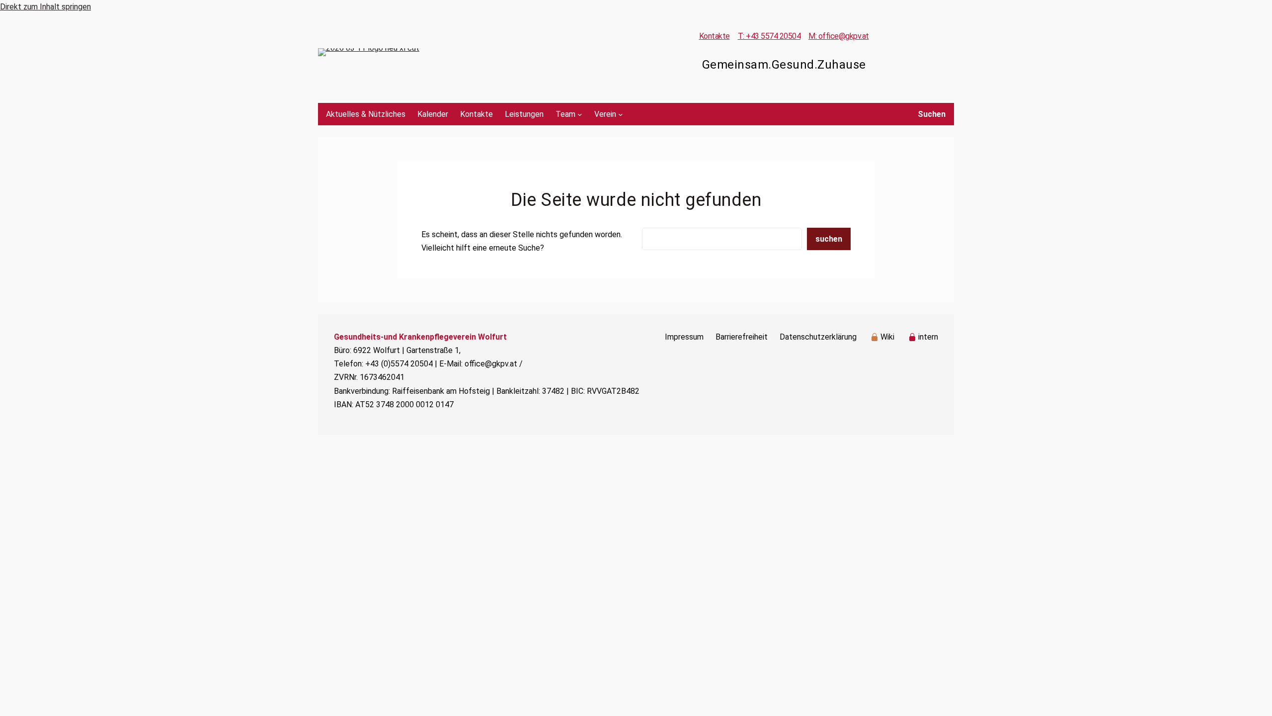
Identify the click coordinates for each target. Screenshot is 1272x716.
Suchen (932, 114)
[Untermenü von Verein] (620, 114)
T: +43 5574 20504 (769, 36)
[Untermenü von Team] (579, 114)
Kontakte (714, 36)
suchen (828, 239)
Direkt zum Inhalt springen (45, 6)
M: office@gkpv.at (838, 36)
